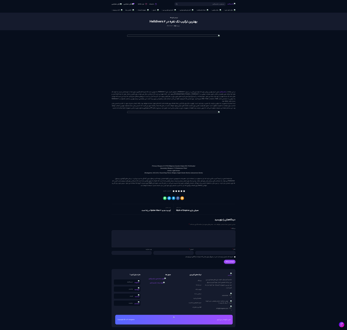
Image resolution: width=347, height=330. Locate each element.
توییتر (131, 296)
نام (234, 249)
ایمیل (191, 249)
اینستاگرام (130, 282)
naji (175, 26)
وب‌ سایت (149, 249)
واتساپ (131, 289)
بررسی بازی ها (174, 17)
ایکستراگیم (223, 92)
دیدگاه (233, 228)
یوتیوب (131, 303)
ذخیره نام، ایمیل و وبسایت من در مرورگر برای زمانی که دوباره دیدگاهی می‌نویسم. (209, 257)
